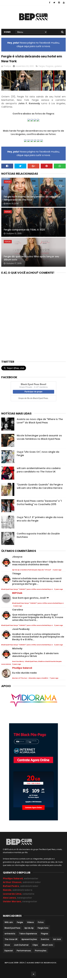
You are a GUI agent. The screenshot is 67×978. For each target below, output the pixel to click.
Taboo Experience (28, 933)
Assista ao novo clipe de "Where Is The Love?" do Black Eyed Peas (40, 421)
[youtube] (64, 2)
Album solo (47, 945)
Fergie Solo (43, 928)
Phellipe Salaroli (22, 668)
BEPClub (17, 593)
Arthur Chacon (12, 882)
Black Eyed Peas (12, 928)
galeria (58, 66)
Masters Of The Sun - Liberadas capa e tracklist (30, 678)
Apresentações (29, 939)
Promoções (40, 950)
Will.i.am (9, 922)
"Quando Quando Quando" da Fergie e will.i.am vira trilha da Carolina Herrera (40, 486)
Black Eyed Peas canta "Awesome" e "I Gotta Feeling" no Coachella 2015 (39, 502)
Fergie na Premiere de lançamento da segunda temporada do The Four (32, 198)
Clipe (35, 945)
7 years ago (54, 678)
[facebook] (49, 2)
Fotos (41, 922)
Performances (24, 950)
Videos (30, 922)
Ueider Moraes (12, 901)
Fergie (42, 66)
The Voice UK (11, 939)
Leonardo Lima (12, 893)
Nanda (7, 890)
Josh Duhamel (21, 945)
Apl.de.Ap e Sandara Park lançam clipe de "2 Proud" (32, 570)
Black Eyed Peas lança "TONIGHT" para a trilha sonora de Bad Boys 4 (27, 589)
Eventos (45, 939)
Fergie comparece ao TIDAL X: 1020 (24, 229)
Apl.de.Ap (29, 928)
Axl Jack (57, 939)
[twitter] (54, 2)
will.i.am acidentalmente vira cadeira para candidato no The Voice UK (38, 470)
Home (7, 32)
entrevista (10, 933)
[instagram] (59, 2)
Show (7, 945)
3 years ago (16, 664)
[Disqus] (33, 316)
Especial (9, 950)
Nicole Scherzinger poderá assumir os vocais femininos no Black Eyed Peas (39, 437)
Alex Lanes (9, 897)
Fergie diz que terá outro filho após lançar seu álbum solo (31, 258)
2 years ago (57, 570)
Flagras (49, 66)
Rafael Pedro (11, 886)
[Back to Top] (33, 974)
